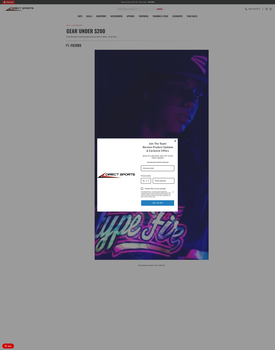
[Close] (175, 141)
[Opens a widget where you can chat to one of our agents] (8, 346)
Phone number (146, 176)
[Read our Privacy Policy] (173, 192)
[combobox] (146, 181)
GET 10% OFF (157, 203)
